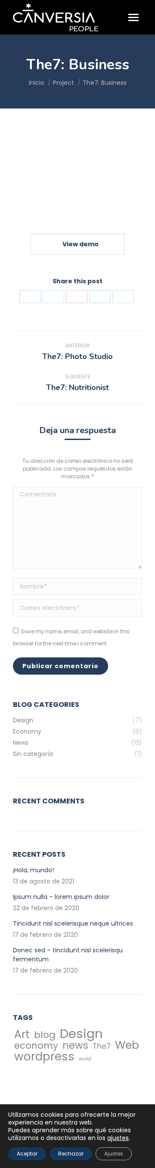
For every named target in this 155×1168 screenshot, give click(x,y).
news (75, 1045)
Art (22, 1034)
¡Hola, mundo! (33, 870)
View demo (80, 244)
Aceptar (27, 1153)
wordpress (44, 1056)
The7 (102, 1046)
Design (81, 1033)
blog (45, 1034)
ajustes (118, 1138)
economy (36, 1045)
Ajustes (113, 1153)
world (85, 1059)
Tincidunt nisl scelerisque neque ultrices (73, 923)
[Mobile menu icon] (133, 17)
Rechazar (71, 1153)
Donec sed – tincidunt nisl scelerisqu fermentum (68, 955)
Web (127, 1045)
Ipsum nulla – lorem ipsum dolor (61, 896)
